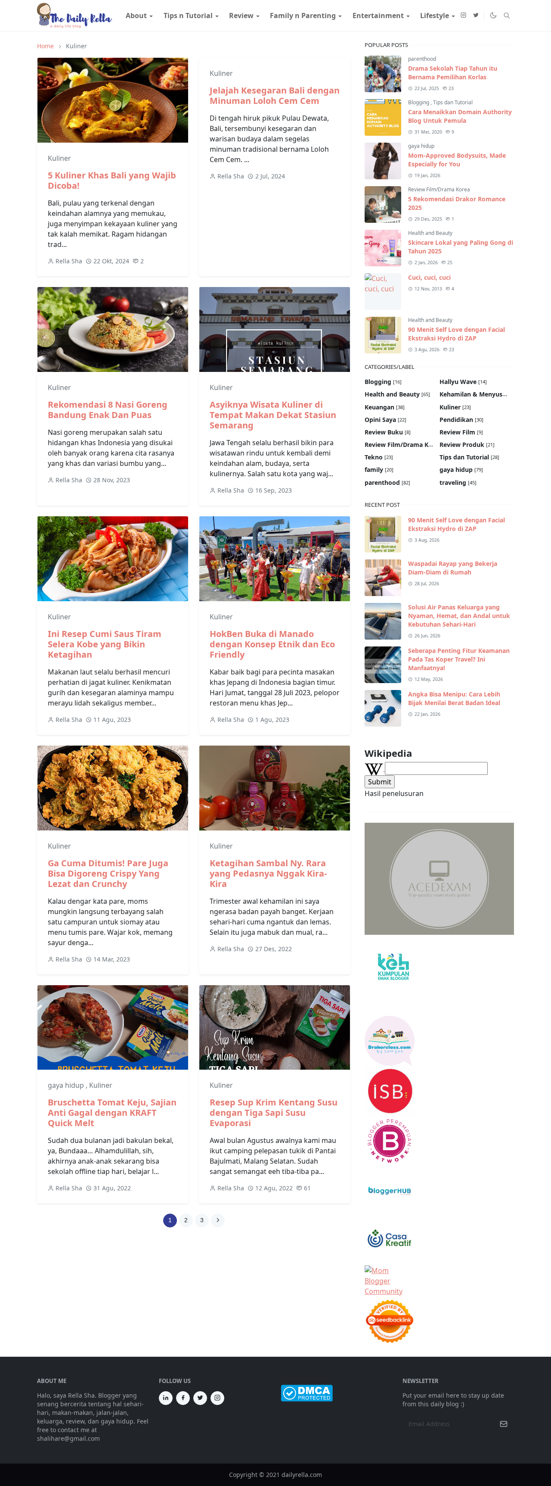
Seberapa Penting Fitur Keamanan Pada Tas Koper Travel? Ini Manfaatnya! (459, 659)
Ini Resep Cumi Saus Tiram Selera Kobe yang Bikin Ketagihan (104, 644)
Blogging (419, 102)
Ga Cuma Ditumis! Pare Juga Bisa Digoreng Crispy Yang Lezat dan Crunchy (108, 873)
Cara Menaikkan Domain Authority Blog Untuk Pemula (460, 116)
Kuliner (59, 158)
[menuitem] (136, 15)
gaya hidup (67, 1085)
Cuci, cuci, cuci (429, 277)
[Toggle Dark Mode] (493, 15)
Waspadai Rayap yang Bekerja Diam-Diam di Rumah (452, 567)
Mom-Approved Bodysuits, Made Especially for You (457, 159)
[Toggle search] (507, 15)
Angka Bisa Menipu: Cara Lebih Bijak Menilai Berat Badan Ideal (454, 698)
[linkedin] (166, 1398)
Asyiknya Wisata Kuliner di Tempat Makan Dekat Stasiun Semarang (273, 415)
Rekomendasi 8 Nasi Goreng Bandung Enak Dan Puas (107, 410)
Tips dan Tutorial (453, 102)
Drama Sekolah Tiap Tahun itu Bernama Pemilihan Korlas (452, 72)
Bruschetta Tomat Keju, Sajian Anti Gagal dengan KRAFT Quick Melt (112, 1112)
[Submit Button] (503, 1424)
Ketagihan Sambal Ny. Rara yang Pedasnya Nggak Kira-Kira (268, 873)
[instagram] (463, 15)
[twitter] (476, 15)
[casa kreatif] (390, 1240)
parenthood (422, 58)
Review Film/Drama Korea (439, 189)
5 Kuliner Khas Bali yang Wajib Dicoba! (112, 180)
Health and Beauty (430, 233)
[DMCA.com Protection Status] (307, 1392)
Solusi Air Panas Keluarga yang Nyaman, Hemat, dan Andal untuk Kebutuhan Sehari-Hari (459, 615)
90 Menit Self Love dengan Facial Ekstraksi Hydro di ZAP (456, 333)
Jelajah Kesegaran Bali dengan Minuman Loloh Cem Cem (275, 95)
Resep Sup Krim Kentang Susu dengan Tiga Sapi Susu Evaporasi (273, 1112)
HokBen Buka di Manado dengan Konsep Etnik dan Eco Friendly (272, 644)
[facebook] (183, 1398)
